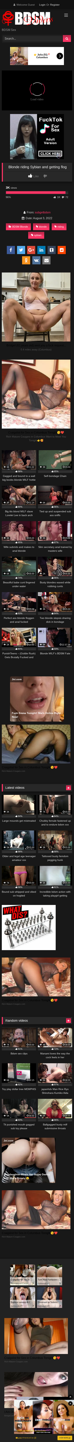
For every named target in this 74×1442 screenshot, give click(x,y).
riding (60, 226)
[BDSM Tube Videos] (30, 19)
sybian (37, 235)
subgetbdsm (42, 212)
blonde (43, 226)
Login (42, 4)
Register (55, 4)
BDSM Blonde (20, 226)
